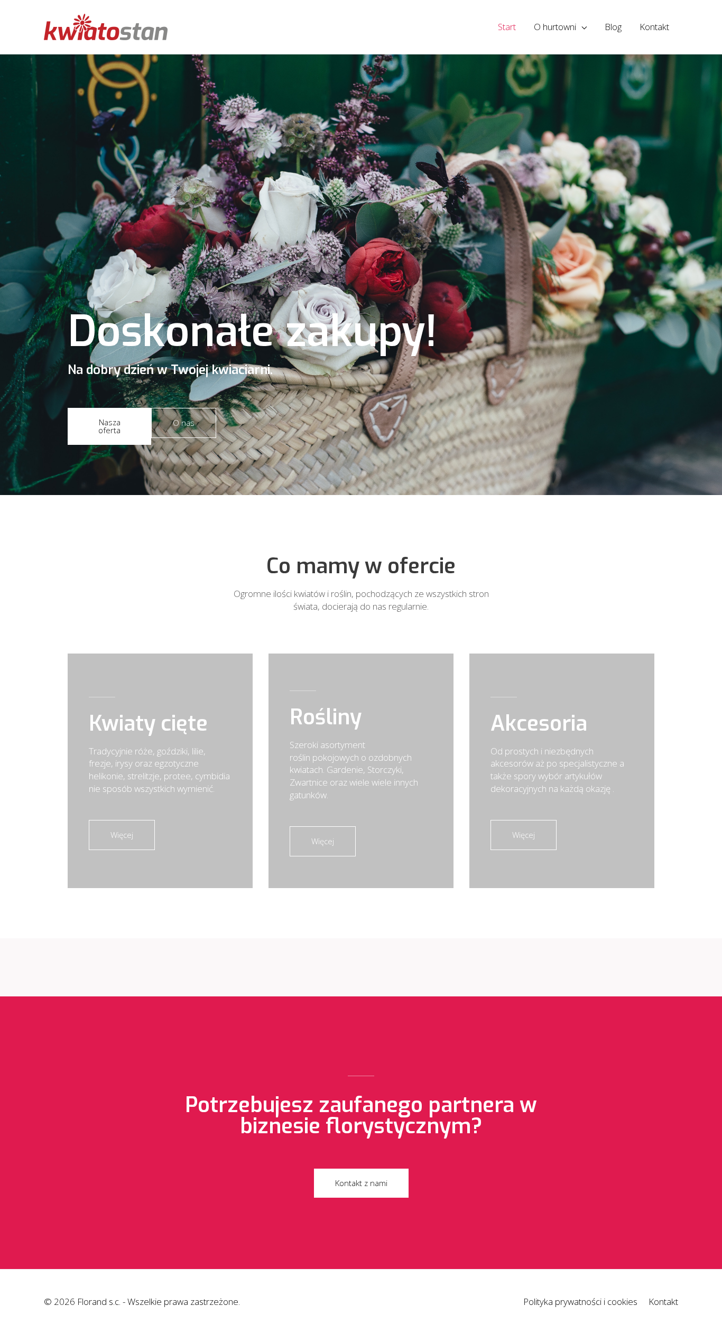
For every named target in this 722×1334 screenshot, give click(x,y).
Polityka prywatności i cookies (580, 1301)
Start (507, 27)
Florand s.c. (100, 1301)
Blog (613, 27)
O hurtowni (555, 27)
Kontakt (654, 27)
